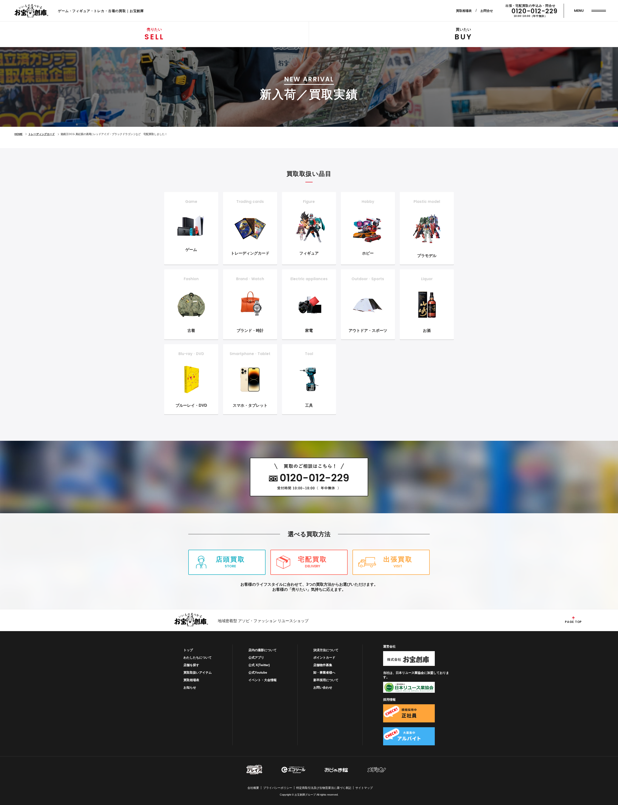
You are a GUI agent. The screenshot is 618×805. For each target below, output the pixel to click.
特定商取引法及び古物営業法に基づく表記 (323, 788)
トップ (188, 650)
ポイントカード (324, 657)
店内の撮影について (262, 650)
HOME (18, 134)
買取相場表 (464, 11)
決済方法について (325, 650)
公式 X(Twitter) (259, 665)
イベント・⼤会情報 (262, 680)
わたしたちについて (197, 657)
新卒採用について (325, 680)
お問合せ (486, 11)
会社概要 (253, 788)
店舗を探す (191, 665)
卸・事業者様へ (324, 672)
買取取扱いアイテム (197, 672)
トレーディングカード (41, 134)
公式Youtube (257, 672)
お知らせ (189, 687)
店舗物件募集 (322, 665)
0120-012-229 (535, 11)
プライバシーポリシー (277, 788)
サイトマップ (364, 788)
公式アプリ (256, 657)
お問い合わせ (322, 687)
